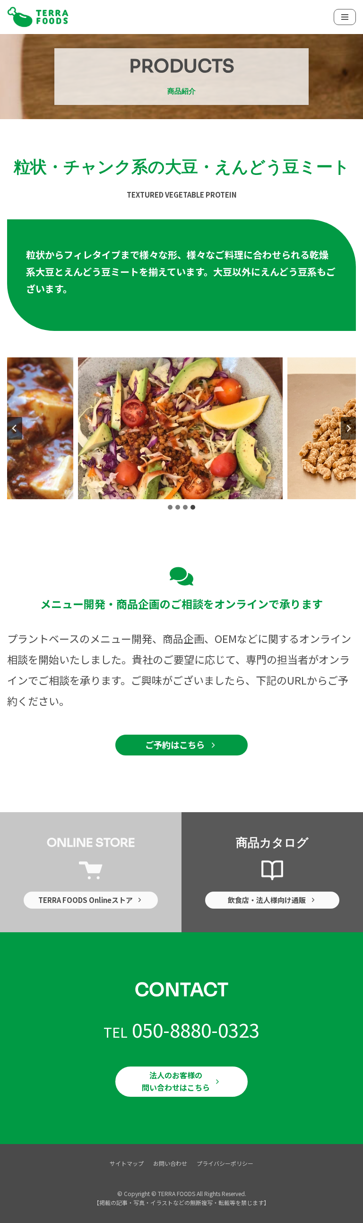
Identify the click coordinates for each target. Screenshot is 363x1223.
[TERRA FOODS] (38, 17)
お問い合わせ (170, 1163)
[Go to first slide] (348, 428)
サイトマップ (127, 1163)
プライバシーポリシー (225, 1163)
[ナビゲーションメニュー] (345, 17)
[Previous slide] (14, 428)
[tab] (170, 507)
